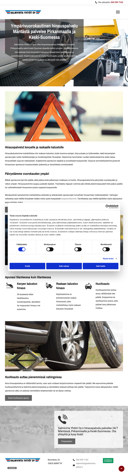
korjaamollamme (68, 198)
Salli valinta (64, 266)
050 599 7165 (82, 460)
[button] (118, 12)
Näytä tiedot (108, 258)
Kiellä (27, 266)
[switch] (50, 249)
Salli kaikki (100, 266)
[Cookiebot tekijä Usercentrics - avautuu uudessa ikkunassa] (107, 206)
